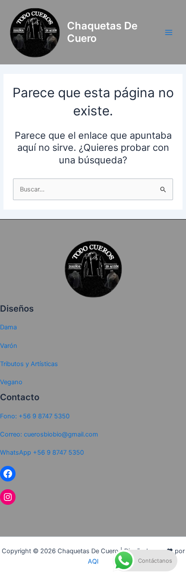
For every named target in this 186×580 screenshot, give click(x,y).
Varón (8, 346)
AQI (93, 561)
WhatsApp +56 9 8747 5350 (42, 452)
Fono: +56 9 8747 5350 (35, 416)
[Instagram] (8, 497)
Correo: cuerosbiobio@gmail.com (49, 434)
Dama (8, 327)
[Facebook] (8, 473)
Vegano (11, 382)
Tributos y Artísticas (29, 364)
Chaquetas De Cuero (102, 31)
